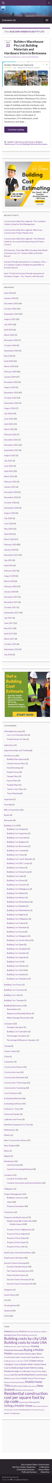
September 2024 (11, 350)
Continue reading (16, 129)
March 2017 (9, 639)
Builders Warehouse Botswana (21, 142)
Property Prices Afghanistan (19, 1229)
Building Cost (10, 825)
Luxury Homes (15, 1378)
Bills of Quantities (12, 810)
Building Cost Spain (15, 944)
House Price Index (38, 1371)
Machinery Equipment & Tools (17, 1124)
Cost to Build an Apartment (16, 1367)
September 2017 (11, 612)
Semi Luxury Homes (40, 1406)
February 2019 (10, 570)
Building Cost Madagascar (18, 889)
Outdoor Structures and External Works (24, 1183)
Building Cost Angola (16, 829)
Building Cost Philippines (17, 919)
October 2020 (10, 502)
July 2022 (8, 413)
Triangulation (15, 1413)
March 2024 (9, 366)
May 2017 (8, 628)
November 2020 (11, 497)
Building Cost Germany (14, 990)
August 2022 (10, 408)
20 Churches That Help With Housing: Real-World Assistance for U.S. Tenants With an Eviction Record (25, 253)
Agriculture (9, 745)
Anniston (23, 1331)
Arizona (30, 1331)
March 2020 (9, 539)
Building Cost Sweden (16, 953)
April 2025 (8, 329)
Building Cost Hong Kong (18, 872)
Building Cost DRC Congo (18, 863)
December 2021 (11, 439)
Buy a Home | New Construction (35, 1464)
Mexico (7, 1135)
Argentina (8, 799)
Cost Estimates (11, 1093)
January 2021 (10, 487)
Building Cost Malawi (16, 893)
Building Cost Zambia (16, 974)
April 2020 (8, 534)
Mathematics (10, 1130)
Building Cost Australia (17, 837)
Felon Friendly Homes (16, 1275)
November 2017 (11, 602)
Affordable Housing (12, 731)
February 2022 (10, 434)
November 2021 (11, 445)
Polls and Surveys (29, 1472)
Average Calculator (15, 1027)
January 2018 (10, 591)
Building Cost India (15, 876)
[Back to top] (45, 1476)
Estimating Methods (13, 1098)
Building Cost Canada (16, 850)
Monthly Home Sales (19, 1386)
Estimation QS (9, 20)
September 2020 (11, 508)
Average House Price (12, 1335)
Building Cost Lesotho (16, 884)
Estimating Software (13, 1103)
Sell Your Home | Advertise (23, 1467)
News (6, 1151)
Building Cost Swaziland (17, 949)
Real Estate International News (17, 1252)
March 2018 (9, 581)
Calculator (8, 1023)
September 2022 (11, 403)
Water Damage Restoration (19, 1018)
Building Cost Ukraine (16, 966)
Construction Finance (13, 1067)
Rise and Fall (34, 1402)
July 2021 (8, 460)
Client (9, 1202)
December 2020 (11, 492)
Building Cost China (15, 855)
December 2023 (11, 382)
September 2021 (11, 450)
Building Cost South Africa (18, 940)
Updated (8, 1310)
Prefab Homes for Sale (16, 739)
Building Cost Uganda (16, 957)
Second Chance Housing (14, 1263)
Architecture (9, 755)
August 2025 (10, 319)
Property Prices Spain (16, 1242)
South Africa (9, 1295)
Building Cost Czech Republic (19, 859)
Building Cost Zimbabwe (17, 978)
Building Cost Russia (16, 931)
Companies (9, 1062)
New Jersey (32, 1386)
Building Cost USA (15, 970)
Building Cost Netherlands (18, 910)
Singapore (8, 1289)
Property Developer (15, 1206)
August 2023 (10, 387)
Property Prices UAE (16, 1246)
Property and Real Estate (15, 1217)
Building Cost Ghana (16, 867)
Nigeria (7, 1156)
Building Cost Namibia (16, 906)
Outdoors (8, 1175)
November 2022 (11, 392)
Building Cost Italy (12, 995)
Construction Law (12, 1072)
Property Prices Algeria (17, 1234)
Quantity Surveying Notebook (20, 1169)
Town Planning (13, 793)
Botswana (17, 57)
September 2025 (11, 314)
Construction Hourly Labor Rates (27, 1354)
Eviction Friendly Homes (17, 1266)
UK (5, 1300)
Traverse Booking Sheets (22, 1410)
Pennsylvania (29, 1390)
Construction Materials (29, 57)
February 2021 (10, 481)
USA (6, 1316)
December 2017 (11, 597)
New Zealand (10, 1145)
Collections (44, 1467)
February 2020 (10, 544)
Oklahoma (19, 1390)
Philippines (9, 1189)
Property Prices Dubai (16, 1238)
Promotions (9, 1212)
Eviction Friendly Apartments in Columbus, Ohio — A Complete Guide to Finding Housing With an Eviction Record (26, 265)
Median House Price (29, 1378)
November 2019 (11, 555)
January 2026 (10, 298)
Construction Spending (29, 1357)
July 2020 (8, 518)
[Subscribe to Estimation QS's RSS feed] (3, 2)
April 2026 (8, 293)
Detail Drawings (14, 768)
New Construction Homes (15, 1140)
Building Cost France (13, 984)
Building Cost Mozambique (18, 902)
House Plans (12, 780)
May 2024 (8, 356)
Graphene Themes (21, 1480)
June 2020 (8, 523)
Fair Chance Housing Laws (18, 1271)
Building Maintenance (13, 1005)
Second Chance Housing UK (19, 1279)
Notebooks (9, 1161)
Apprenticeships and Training (17, 750)
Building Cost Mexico (16, 897)
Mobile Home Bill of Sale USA (19, 1221)
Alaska (15, 1331)
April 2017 (8, 633)
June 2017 (8, 623)
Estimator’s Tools (11, 1109)
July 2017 (8, 618)
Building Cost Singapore (17, 936)
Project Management (13, 1194)
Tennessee (8, 1410)
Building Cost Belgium (16, 842)
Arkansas (37, 1331)
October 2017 (10, 607)
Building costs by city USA (25, 1338)
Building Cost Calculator (17, 1031)
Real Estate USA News (14, 1258)
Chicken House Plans (16, 763)
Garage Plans (12, 776)
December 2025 (11, 303)
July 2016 (8, 654)
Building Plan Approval (16, 759)
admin (9, 57)
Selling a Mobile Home (18, 1405)
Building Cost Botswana (17, 846)
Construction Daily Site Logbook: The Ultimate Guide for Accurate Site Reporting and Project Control (24, 241)
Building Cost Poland (16, 923)
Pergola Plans (13, 785)
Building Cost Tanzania (14, 1000)
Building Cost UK (14, 961)
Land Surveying (13, 1165)
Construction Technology (15, 1082)
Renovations (12, 1009)
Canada (7, 1046)
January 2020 (10, 550)
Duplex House (13, 772)
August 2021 (10, 455)
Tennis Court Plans (15, 789)
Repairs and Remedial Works (19, 1013)
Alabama (8, 1331)
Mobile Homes (16, 1224)
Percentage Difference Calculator (21, 1040)
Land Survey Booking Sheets (22, 1375)
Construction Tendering (14, 1088)
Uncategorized (10, 1305)
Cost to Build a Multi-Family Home (30, 1364)
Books (7, 815)
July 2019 (8, 560)
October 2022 (10, 398)
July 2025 (8, 324)
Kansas (7, 1375)
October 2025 (10, 308)
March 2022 (9, 429)
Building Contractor (15, 1197)
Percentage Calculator (16, 1036)
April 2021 (8, 471)
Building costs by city (29, 1335)
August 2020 (10, 513)
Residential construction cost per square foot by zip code (26, 1397)
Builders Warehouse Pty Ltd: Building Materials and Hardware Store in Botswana (25, 47)
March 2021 (9, 476)
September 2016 (11, 649)
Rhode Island (24, 1402)
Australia (8, 804)
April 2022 (8, 424)
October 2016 (10, 644)
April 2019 (8, 565)
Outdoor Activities (15, 1178)
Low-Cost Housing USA (17, 735)
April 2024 (8, 361)
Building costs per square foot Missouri (17, 1346)
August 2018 (10, 576)
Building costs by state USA (25, 1342)
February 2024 (10, 371)
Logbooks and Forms (13, 1119)
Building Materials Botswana (34, 144)
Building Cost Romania (16, 927)
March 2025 (9, 335)
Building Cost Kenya (16, 880)
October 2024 (10, 345)
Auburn (44, 1331)
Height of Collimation (22, 1371)
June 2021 (8, 466)
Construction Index (12, 1357)
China (6, 1056)
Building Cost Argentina (17, 833)
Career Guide (10, 1051)
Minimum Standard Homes (14, 1382)
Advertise (45, 1472)
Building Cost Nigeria (16, 914)
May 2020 (8, 529)
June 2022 (8, 419)
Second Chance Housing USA (19, 1284)
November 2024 (11, 340)
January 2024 (10, 377)
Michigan (41, 1378)
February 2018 (10, 586)
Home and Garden (12, 1114)
